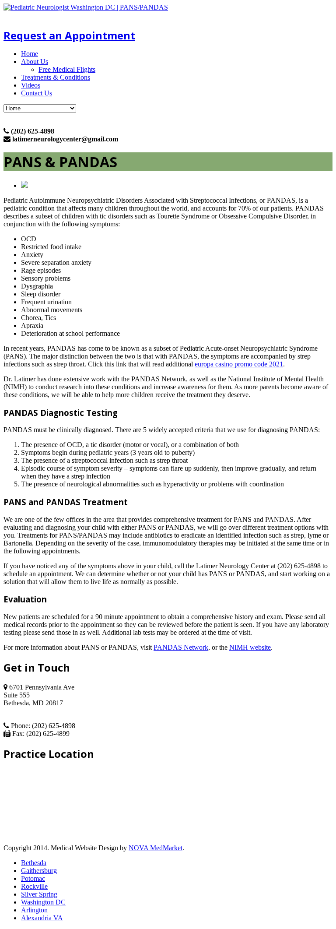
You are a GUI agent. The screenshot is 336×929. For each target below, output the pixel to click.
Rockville (34, 886)
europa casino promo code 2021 (239, 364)
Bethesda (33, 862)
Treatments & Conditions (55, 77)
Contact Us (36, 93)
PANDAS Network (181, 647)
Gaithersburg (39, 870)
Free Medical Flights (66, 69)
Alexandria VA (42, 918)
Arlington (34, 910)
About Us (34, 61)
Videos (30, 85)
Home (29, 53)
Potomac (33, 878)
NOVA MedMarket (155, 848)
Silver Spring (39, 894)
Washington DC (43, 902)
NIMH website (250, 647)
